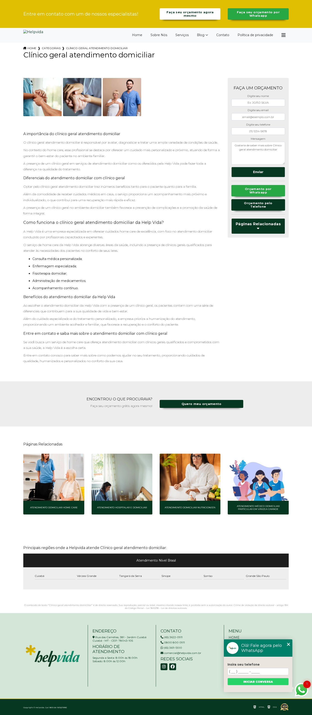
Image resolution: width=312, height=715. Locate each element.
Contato (222, 35)
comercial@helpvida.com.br (182, 653)
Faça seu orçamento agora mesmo (190, 14)
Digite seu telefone (258, 124)
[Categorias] (283, 35)
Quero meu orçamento (201, 404)
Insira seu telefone (243, 664)
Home (137, 35)
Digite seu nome (258, 96)
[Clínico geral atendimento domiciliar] (42, 97)
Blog (200, 35)
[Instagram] (164, 666)
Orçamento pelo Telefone (258, 204)
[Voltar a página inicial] (33, 34)
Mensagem (258, 138)
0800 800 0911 (174, 642)
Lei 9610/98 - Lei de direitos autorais (166, 608)
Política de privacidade (255, 35)
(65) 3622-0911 (172, 637)
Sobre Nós (159, 35)
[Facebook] (172, 666)
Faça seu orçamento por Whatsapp (258, 14)
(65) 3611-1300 (172, 647)
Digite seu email (258, 110)
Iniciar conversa (258, 681)
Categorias (51, 48)
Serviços (182, 35)
